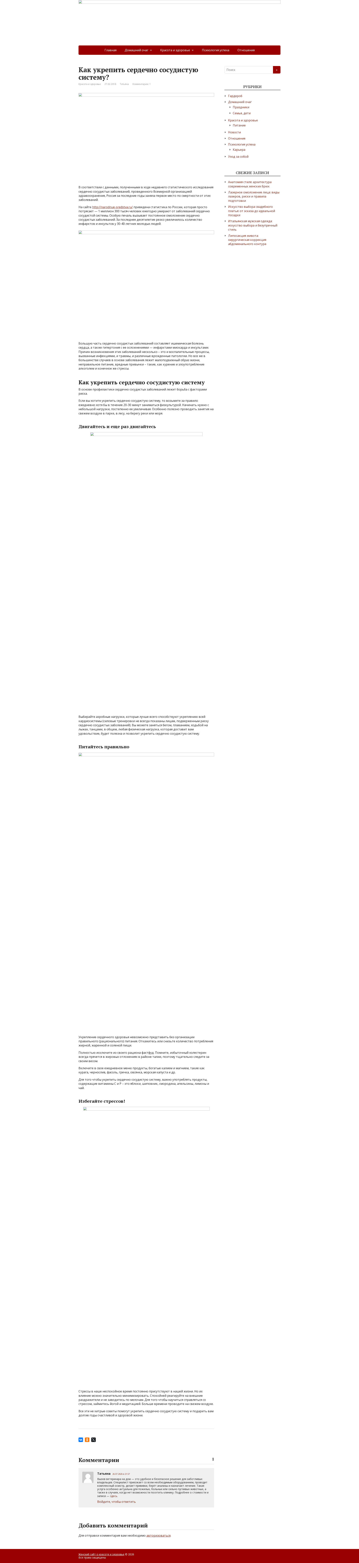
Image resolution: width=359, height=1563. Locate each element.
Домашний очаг (136, 50)
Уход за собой (238, 156)
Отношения (246, 50)
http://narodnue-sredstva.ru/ (112, 207)
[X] (93, 1440)
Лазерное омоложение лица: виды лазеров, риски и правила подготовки (253, 196)
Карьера (239, 150)
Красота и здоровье (175, 50)
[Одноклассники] (87, 1440)
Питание (239, 125)
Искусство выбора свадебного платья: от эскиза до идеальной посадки (251, 211)
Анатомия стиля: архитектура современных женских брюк (249, 184)
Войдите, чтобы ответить (116, 1502)
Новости (234, 132)
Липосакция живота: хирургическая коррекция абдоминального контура (247, 240)
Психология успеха (215, 50)
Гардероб (235, 96)
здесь (113, 1496)
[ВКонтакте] (81, 1440)
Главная (110, 50)
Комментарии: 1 (142, 84)
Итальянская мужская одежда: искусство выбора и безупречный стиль (252, 225)
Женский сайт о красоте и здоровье (101, 1554)
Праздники (241, 107)
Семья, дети (242, 113)
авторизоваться (158, 1535)
